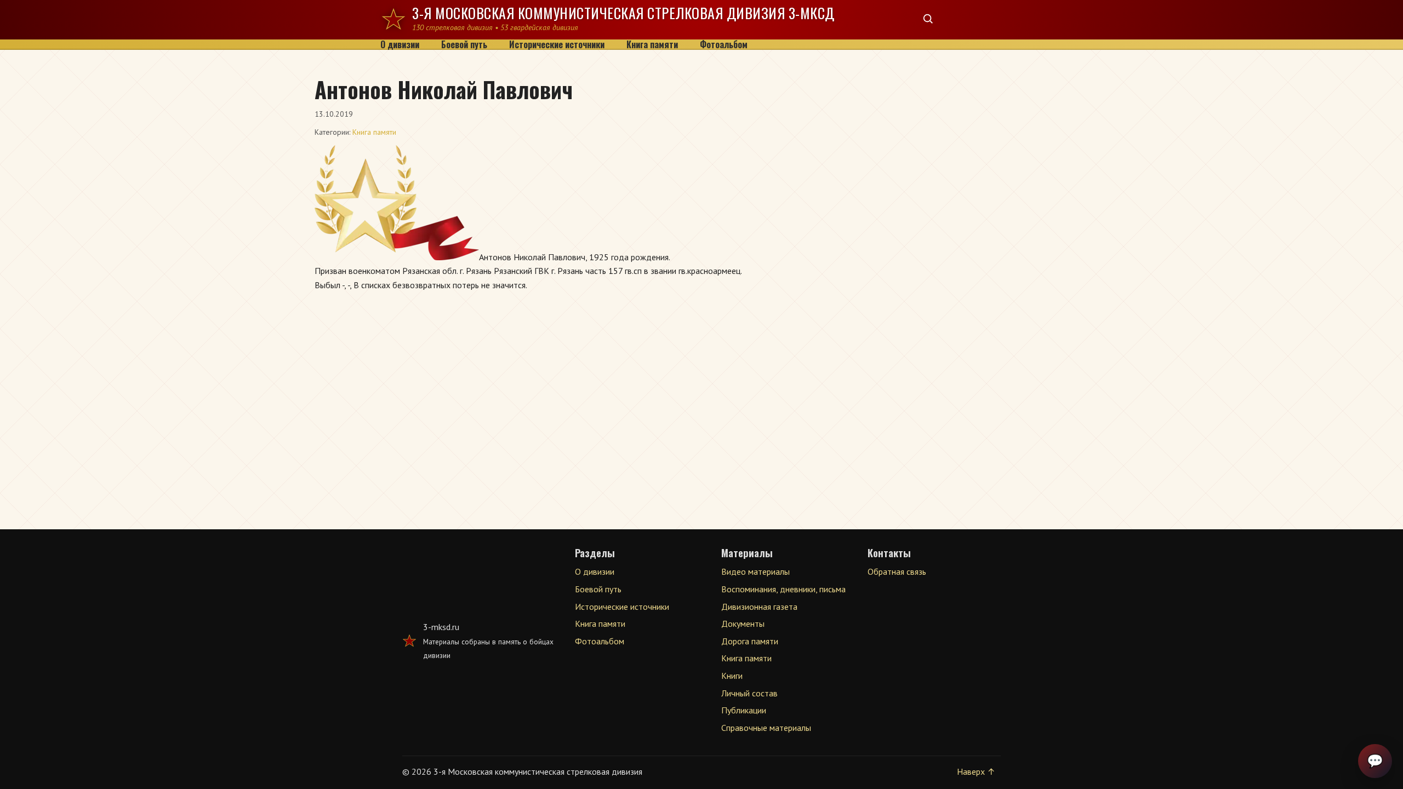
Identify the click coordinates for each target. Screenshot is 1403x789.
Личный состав (749, 693)
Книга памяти (652, 44)
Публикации (743, 710)
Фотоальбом (724, 44)
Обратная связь (897, 571)
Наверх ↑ (976, 771)
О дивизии (399, 44)
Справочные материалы (766, 727)
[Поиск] (928, 19)
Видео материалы (755, 571)
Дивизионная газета (759, 606)
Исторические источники (556, 44)
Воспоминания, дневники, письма (783, 589)
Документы (743, 623)
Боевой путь (464, 44)
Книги (732, 675)
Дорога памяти (749, 641)
